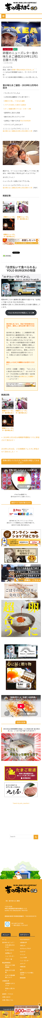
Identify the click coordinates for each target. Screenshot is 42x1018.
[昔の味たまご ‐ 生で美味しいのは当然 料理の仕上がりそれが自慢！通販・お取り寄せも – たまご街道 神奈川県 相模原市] (21, 2)
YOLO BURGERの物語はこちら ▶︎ (21, 312)
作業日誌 (22, 967)
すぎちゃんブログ (25, 948)
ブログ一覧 (8, 959)
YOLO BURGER (25, 120)
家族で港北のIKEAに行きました (23, 69)
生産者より (8, 953)
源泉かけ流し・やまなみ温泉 (14, 101)
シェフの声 (23, 958)
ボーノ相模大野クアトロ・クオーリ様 (17, 109)
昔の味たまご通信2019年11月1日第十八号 (17, 131)
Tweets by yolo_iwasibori (21, 803)
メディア (22, 964)
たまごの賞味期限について (10, 976)
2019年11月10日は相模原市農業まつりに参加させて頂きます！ (20, 438)
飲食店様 (22, 978)
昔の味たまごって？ (8, 942)
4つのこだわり (9, 950)
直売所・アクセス (7, 994)
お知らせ (22, 945)
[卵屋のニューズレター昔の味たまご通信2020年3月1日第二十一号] (22, 206)
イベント (22, 954)
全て (15, 49)
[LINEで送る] (7, 252)
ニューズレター (8, 49)
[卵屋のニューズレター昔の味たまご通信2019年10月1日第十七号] (9, 223)
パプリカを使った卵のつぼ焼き (15, 105)
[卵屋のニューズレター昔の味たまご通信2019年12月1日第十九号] (9, 206)
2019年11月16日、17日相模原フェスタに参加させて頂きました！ (20, 450)
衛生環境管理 (6, 963)
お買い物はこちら (7, 1000)
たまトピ (22, 951)
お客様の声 (5, 981)
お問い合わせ (6, 997)
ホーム (4, 939)
